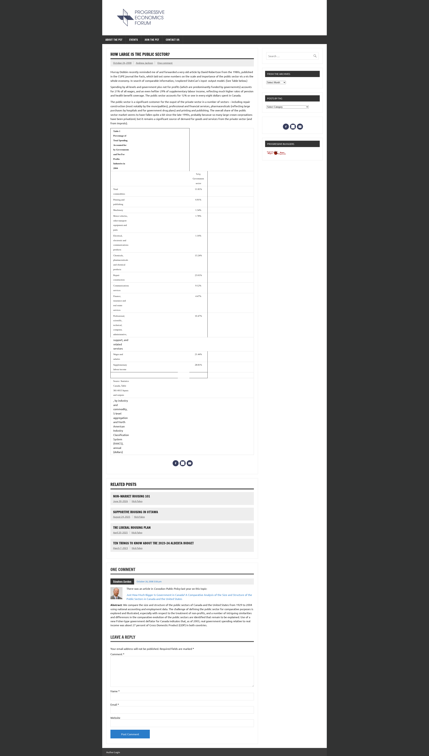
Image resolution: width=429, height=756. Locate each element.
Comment (117, 654)
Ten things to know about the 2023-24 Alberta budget (153, 543)
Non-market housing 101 (131, 496)
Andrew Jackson (144, 62)
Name (115, 691)
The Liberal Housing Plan (132, 527)
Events (133, 40)
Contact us (172, 40)
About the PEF (113, 40)
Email (114, 704)
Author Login (113, 752)
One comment (165, 62)
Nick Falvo (137, 501)
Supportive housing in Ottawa (135, 512)
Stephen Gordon (122, 581)
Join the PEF (152, 40)
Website (115, 717)
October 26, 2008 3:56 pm (149, 581)
